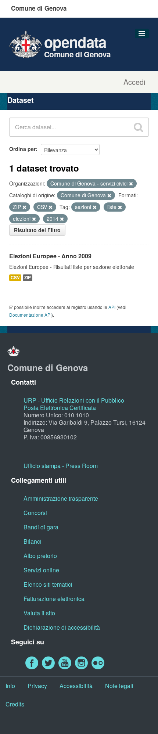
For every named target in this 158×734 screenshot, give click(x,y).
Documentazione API (30, 315)
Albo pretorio (40, 555)
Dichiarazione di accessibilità (62, 627)
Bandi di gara (41, 527)
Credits (15, 704)
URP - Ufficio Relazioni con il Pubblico (74, 400)
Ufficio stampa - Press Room (61, 465)
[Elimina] (131, 184)
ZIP (27, 277)
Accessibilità (76, 685)
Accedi (134, 82)
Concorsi (35, 512)
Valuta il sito (39, 613)
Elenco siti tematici (48, 584)
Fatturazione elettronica (54, 598)
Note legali (119, 685)
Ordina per (22, 148)
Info (10, 685)
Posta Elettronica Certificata (60, 407)
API (111, 307)
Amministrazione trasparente (61, 498)
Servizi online (41, 570)
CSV (15, 277)
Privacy (37, 685)
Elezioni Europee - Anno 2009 (50, 256)
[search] (138, 127)
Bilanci (33, 541)
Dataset (20, 99)
